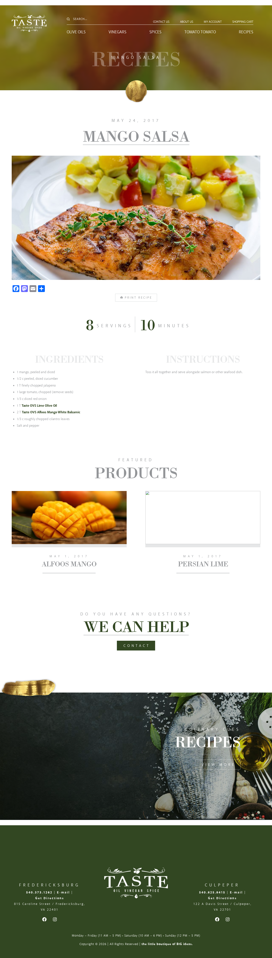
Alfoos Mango (69, 563)
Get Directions (49, 898)
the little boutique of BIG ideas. (167, 944)
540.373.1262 (39, 892)
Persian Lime (203, 563)
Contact (136, 646)
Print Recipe (138, 297)
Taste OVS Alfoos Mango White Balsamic (51, 412)
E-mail (63, 892)
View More (219, 765)
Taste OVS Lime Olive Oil (39, 405)
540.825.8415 (212, 892)
